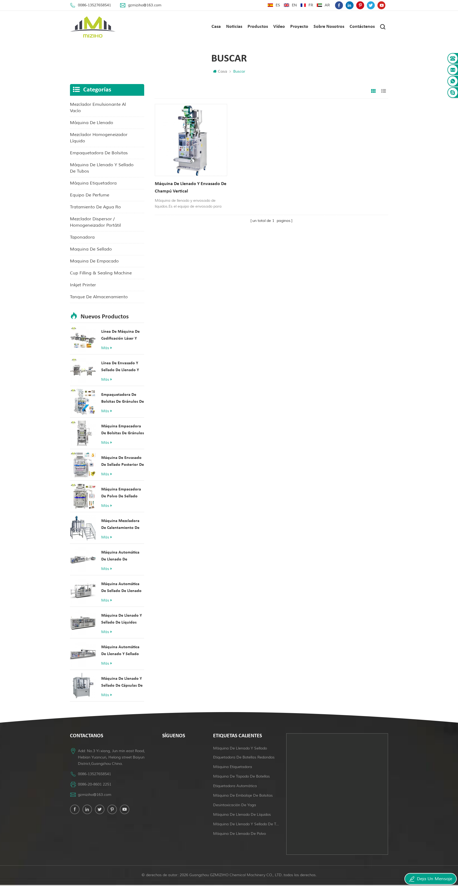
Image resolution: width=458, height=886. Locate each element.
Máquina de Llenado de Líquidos (242, 814)
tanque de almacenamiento (99, 297)
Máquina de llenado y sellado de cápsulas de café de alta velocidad (122, 683)
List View (383, 91)
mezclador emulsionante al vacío (98, 107)
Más (105, 348)
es (278, 5)
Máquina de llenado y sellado (240, 748)
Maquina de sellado (91, 249)
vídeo (279, 26)
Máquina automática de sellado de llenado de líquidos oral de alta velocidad (121, 588)
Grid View (373, 91)
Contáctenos (362, 26)
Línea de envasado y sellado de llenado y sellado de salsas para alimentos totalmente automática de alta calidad (121, 367)
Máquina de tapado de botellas (241, 776)
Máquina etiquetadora (232, 767)
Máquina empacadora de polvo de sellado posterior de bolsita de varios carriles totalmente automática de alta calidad (122, 493)
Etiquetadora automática (235, 786)
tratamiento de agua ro (95, 207)
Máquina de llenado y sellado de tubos (246, 824)
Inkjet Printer (83, 285)
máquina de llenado (91, 122)
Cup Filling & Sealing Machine (101, 273)
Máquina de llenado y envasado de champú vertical (190, 187)
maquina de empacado (94, 261)
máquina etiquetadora (93, 183)
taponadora (82, 237)
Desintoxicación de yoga (234, 805)
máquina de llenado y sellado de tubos (102, 168)
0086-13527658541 (94, 5)
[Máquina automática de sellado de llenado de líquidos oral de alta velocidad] (83, 591)
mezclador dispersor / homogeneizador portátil (95, 222)
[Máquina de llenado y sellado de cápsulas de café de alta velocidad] (83, 686)
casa (216, 26)
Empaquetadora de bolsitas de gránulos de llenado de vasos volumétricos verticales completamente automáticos (122, 399)
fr (311, 5)
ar (327, 5)
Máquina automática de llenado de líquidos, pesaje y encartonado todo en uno (120, 556)
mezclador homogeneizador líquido (98, 138)
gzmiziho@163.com (144, 5)
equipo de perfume (89, 195)
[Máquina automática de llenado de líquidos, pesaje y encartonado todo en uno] (83, 559)
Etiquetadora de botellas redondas (244, 757)
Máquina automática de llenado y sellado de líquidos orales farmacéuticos (120, 651)
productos (258, 26)
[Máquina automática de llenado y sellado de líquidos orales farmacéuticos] (83, 654)
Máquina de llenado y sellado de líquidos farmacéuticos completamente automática (121, 619)
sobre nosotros (329, 26)
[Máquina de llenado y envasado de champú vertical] (191, 140)
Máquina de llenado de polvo (239, 833)
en (294, 5)
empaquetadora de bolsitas (99, 153)
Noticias (234, 26)
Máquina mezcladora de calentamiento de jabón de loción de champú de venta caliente (120, 525)
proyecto (299, 26)
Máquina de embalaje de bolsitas (243, 795)
